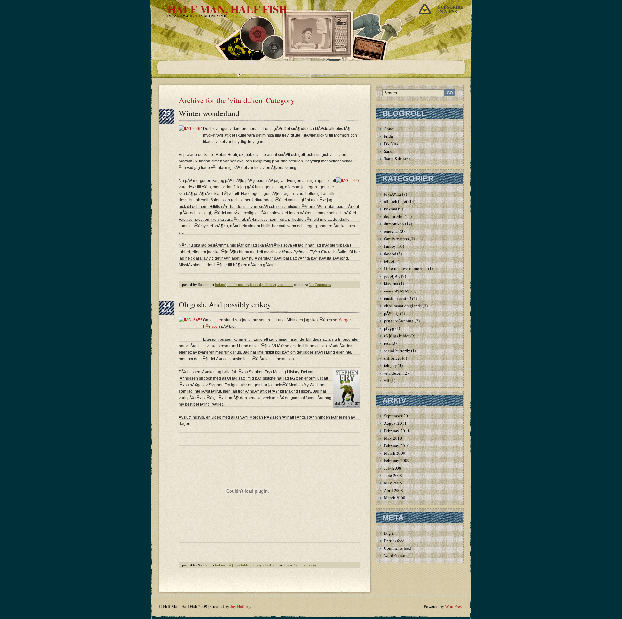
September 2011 (398, 416)
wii (386, 380)
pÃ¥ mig (391, 313)
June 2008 (393, 475)
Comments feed (397, 548)
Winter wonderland (209, 113)
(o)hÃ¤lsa (392, 194)
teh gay (256, 564)
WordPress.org (396, 555)
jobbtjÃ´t (392, 276)
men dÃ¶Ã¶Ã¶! (397, 291)
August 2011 (395, 423)
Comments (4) (305, 564)
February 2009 (396, 460)
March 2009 (394, 453)
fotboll (390, 261)
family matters (238, 284)
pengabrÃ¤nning (399, 321)
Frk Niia (391, 144)
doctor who (394, 216)
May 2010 (393, 438)
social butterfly (397, 350)
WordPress (454, 606)
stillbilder (269, 284)
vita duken (285, 284)
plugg (389, 328)
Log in (390, 533)
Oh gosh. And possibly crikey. (225, 304)
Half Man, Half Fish (227, 9)
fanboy (390, 246)
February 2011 (396, 431)
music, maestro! (397, 298)
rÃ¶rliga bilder (238, 564)
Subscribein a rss (450, 9)
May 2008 (393, 483)
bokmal (220, 284)
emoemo (391, 231)
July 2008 (392, 468)
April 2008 (393, 490)
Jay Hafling (240, 606)
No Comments (320, 284)
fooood (255, 284)
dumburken (394, 224)
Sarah (389, 151)
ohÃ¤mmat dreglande (403, 306)
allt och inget (395, 201)
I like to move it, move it (405, 268)
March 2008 (394, 498)
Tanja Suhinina (397, 158)
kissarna (391, 283)
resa (387, 343)
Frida (388, 136)
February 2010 (396, 445)
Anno (389, 129)
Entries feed (394, 540)
